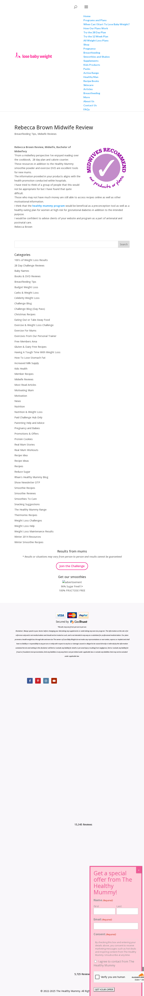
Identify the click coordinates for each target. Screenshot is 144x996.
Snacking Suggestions (27, 504)
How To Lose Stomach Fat (29, 357)
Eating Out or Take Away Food (32, 319)
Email (103, 919)
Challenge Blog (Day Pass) (29, 309)
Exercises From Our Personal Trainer (35, 336)
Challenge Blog (23, 303)
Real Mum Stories (24, 444)
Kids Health (20, 368)
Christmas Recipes (24, 314)
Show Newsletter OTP (27, 482)
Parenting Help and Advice (29, 423)
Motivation (20, 395)
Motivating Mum (24, 390)
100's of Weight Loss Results (31, 260)
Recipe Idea (21, 455)
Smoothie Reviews (25, 493)
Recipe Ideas (21, 460)
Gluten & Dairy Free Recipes (30, 346)
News (17, 401)
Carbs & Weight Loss (26, 292)
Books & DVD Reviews (27, 276)
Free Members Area (25, 341)
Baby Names (21, 270)
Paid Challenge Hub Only (28, 417)
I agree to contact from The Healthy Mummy (114, 963)
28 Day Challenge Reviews (29, 265)
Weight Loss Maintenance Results (34, 531)
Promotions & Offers (26, 433)
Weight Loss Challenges (28, 520)
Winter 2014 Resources (27, 536)
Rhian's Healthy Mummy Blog (31, 477)
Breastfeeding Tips (25, 134)
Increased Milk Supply (26, 363)
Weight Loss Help (24, 526)
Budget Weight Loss (26, 287)
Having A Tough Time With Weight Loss (37, 352)
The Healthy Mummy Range (30, 509)
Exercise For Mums (25, 330)
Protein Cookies (23, 439)
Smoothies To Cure (25, 498)
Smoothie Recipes (24, 488)
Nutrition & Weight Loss (28, 412)
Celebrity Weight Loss (27, 298)
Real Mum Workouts (26, 450)
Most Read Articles (25, 384)
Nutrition (19, 406)
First (96, 906)
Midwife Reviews (47, 134)
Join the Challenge (72, 566)
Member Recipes (24, 374)
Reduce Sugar (22, 471)
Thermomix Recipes (25, 515)
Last (119, 906)
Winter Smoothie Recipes (28, 542)
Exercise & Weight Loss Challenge (34, 325)
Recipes (18, 466)
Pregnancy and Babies (27, 428)
